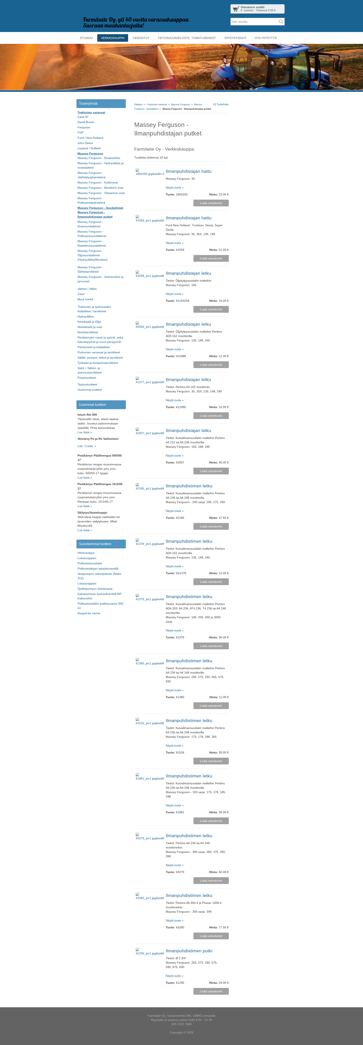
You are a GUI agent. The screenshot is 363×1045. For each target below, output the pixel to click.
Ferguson (84, 127)
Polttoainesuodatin (90, 563)
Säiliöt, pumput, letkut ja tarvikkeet (100, 357)
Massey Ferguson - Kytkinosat (98, 182)
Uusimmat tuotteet (90, 389)
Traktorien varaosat (157, 104)
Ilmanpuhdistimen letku (189, 485)
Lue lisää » (85, 432)
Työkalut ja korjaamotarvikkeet (98, 362)
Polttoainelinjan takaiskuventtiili (98, 568)
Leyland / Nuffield (89, 148)
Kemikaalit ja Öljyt (89, 321)
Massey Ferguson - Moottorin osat (100, 187)
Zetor (81, 294)
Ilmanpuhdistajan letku (188, 273)
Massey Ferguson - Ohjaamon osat (101, 193)
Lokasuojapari (87, 558)
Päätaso (138, 104)
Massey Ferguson (180, 104)
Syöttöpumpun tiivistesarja (95, 588)
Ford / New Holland (90, 137)
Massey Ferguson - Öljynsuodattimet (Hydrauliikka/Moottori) (93, 255)
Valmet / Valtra (87, 288)
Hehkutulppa (86, 552)
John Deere (85, 143)
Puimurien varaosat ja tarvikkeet (99, 352)
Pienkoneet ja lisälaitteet (94, 347)
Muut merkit (85, 299)
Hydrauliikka (86, 316)
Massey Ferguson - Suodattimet (100, 208)
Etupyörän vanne (89, 613)
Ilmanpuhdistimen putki (189, 950)
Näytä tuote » (175, 187)
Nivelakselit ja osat (90, 327)
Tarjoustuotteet (87, 384)
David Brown (86, 122)
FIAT (81, 132)
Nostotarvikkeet (88, 332)
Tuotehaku (222, 104)
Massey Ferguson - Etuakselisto (99, 158)
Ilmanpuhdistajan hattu (189, 171)
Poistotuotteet (87, 377)
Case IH (83, 116)
